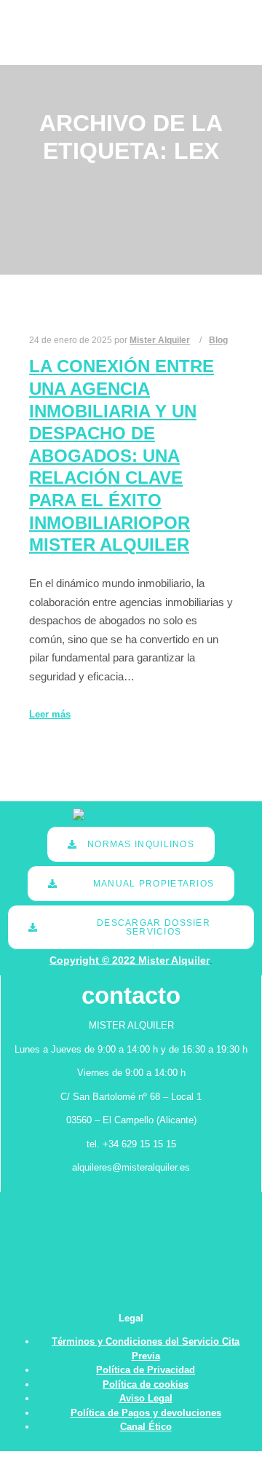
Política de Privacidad (145, 1369)
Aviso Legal (145, 1398)
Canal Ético (146, 1426)
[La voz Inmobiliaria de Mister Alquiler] (52, 32)
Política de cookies (145, 1384)
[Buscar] (206, 16)
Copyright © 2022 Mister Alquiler (129, 960)
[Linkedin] (238, 32)
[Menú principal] (206, 48)
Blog (218, 340)
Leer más (50, 714)
